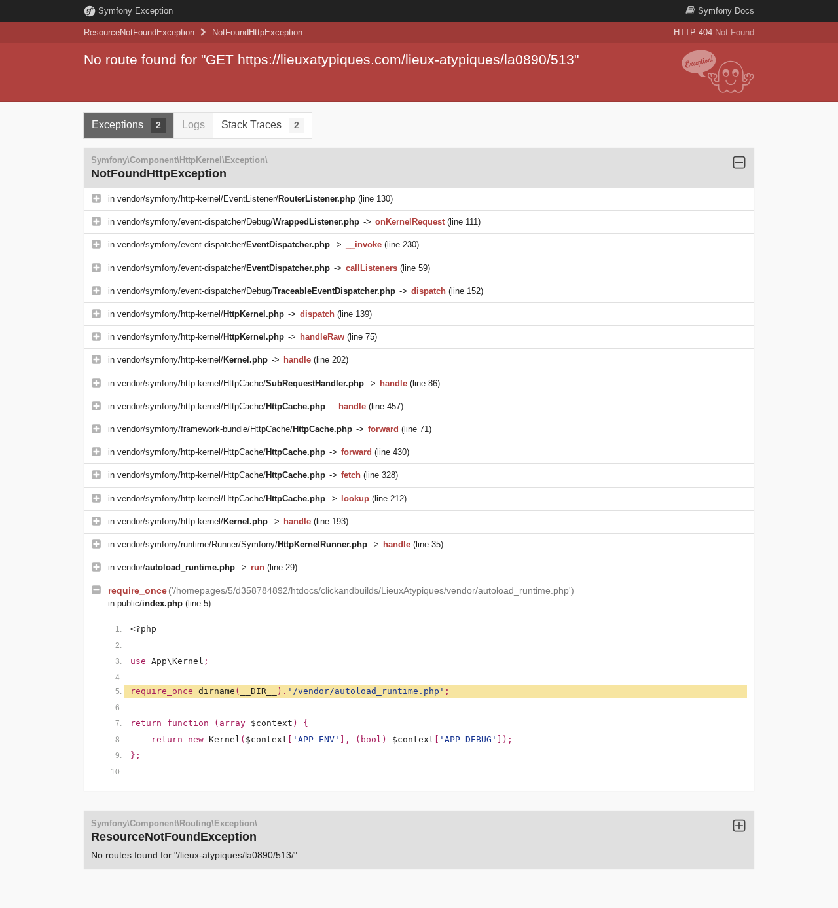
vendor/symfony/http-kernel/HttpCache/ (240, 383)
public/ (150, 603)
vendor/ (176, 567)
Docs (726, 11)
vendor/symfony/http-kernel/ (200, 314)
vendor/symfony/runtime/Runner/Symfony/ (242, 544)
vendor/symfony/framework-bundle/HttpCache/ (234, 429)
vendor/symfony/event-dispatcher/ (223, 244)
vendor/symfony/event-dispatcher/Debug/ (238, 222)
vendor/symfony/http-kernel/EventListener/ (236, 199)
